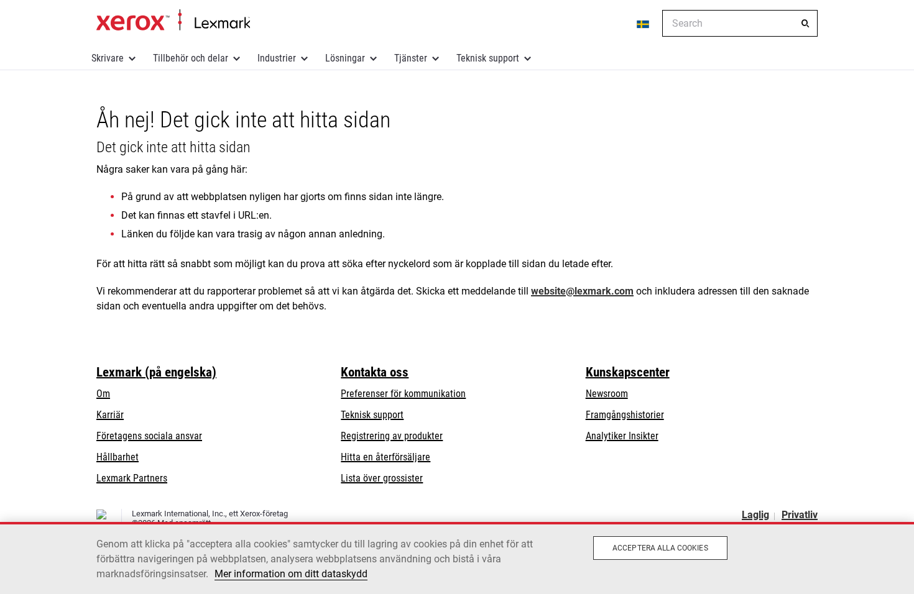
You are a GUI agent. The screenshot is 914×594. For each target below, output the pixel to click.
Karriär (110, 415)
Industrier (276, 58)
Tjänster (410, 58)
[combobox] (740, 23)
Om (103, 394)
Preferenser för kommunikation (403, 394)
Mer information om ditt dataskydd (291, 574)
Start (173, 20)
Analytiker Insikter (622, 436)
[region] (457, 558)
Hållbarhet (117, 457)
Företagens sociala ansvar (149, 436)
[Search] (805, 24)
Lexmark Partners (131, 478)
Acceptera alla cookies (660, 548)
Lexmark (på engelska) (156, 372)
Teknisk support (487, 58)
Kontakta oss (375, 372)
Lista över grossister (382, 478)
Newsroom (607, 394)
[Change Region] (643, 23)
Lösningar (345, 58)
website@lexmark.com (582, 291)
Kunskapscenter (628, 372)
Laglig (755, 515)
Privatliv (800, 515)
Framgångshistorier (625, 415)
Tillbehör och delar (190, 58)
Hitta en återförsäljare (385, 457)
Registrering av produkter (392, 436)
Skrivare (107, 58)
